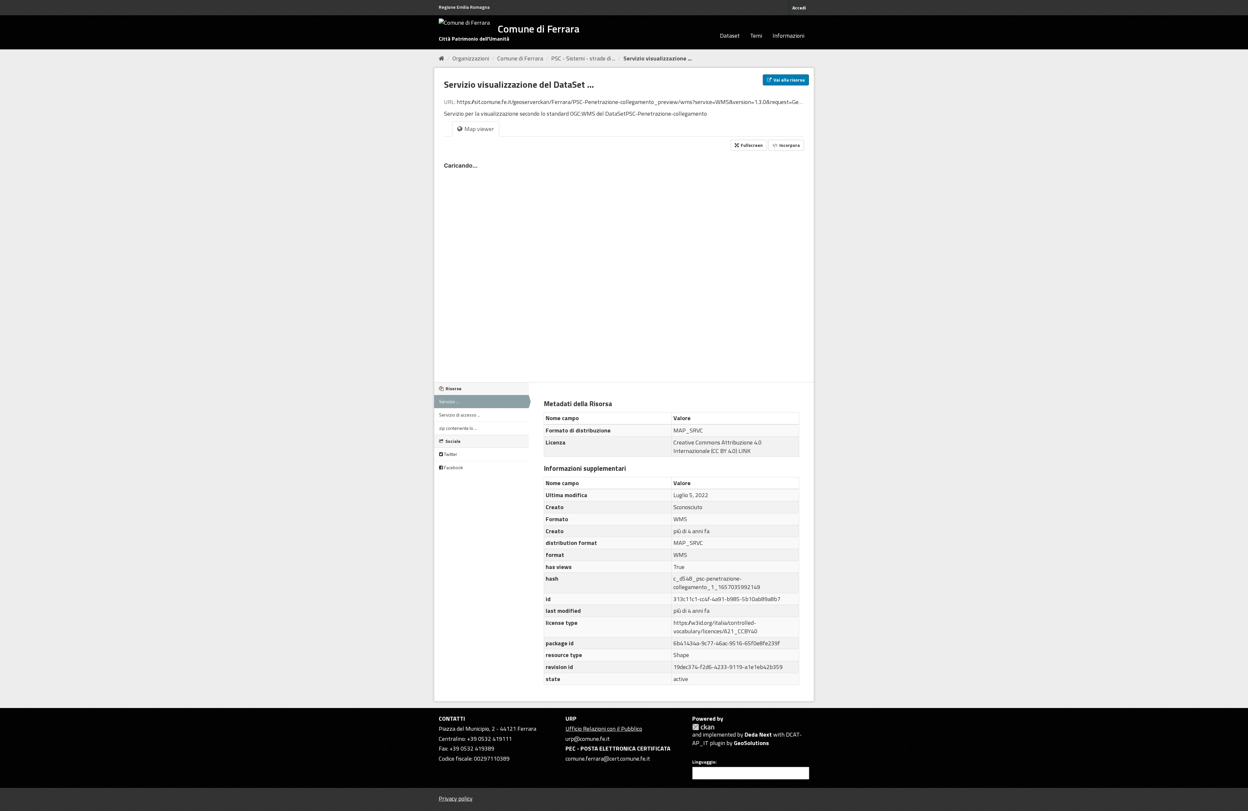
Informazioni (788, 35)
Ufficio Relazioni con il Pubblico (604, 728)
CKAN (703, 727)
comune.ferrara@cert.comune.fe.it (608, 758)
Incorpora (789, 145)
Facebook (453, 467)
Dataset (730, 35)
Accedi (799, 7)
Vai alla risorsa (789, 79)
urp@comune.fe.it (588, 738)
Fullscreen (751, 145)
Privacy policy (456, 798)
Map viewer (478, 128)
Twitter (450, 454)
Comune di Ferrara (520, 58)
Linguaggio (703, 762)
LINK (744, 450)
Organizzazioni (470, 58)
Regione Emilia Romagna (464, 7)
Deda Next (758, 734)
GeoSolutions (751, 743)
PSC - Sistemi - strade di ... (583, 58)
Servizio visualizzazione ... (657, 58)
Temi (756, 35)
